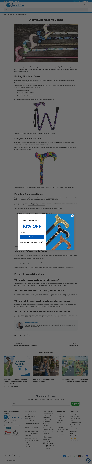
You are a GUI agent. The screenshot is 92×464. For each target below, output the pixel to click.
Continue (32, 237)
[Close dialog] (72, 216)
